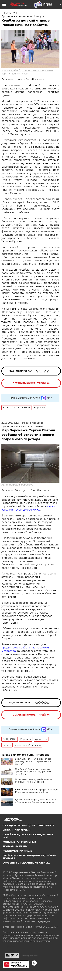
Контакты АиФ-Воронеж (19, 841)
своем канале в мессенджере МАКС (28, 508)
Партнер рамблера (30, 955)
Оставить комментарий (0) (31, 383)
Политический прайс (17, 851)
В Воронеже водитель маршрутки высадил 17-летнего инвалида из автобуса (36, 790)
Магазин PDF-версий (17, 830)
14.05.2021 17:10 (9, 13)
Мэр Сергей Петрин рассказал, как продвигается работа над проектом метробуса (33, 771)
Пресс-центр (46, 825)
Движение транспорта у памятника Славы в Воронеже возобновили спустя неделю (36, 800)
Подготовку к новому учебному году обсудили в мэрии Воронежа (33, 780)
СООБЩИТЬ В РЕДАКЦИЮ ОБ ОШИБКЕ (26, 862)
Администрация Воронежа (17, 484)
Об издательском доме (19, 825)
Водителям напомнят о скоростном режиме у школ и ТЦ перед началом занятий (33, 761)
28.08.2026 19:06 (10, 422)
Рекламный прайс (15, 846)
